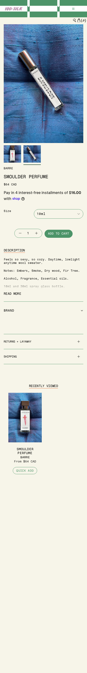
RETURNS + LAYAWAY (17, 341)
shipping (10, 356)
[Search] (74, 20)
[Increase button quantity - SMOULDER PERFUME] (36, 233)
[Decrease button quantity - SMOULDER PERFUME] (20, 233)
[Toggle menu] (73, 9)
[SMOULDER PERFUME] (25, 417)
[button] (43, 310)
